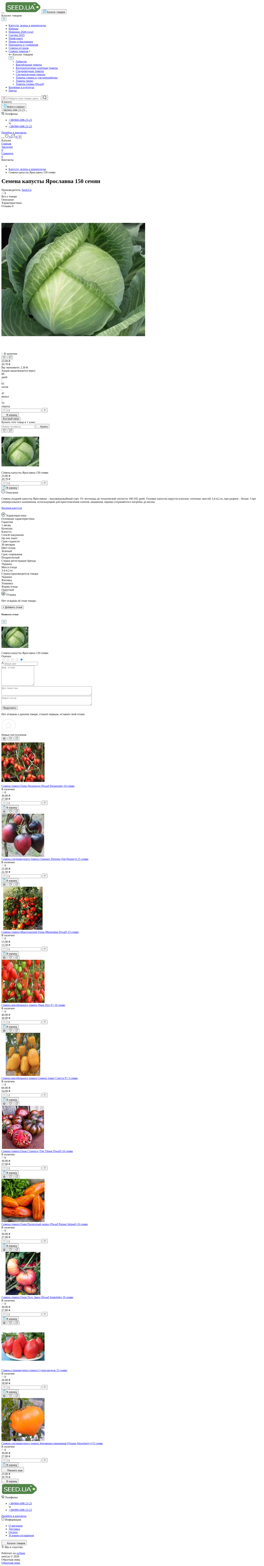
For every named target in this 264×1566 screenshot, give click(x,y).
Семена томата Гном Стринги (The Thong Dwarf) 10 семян (37, 1151)
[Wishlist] (10, 739)
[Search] (44, 97)
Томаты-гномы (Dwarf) (30, 84)
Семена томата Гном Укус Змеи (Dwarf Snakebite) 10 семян (37, 1297)
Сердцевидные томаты (30, 71)
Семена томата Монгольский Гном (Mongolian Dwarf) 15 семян (40, 932)
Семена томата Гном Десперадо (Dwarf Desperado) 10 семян (38, 785)
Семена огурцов (19, 48)
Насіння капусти (11, 507)
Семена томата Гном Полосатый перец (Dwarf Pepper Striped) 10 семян (44, 1224)
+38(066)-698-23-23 (20, 119)
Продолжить (9, 708)
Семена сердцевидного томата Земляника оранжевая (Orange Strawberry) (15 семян (52, 1443)
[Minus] (4, 410)
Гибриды (21, 61)
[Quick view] (4, 739)
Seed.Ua (26, 189)
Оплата (13, 1532)
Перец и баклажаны (21, 41)
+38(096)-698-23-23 (20, 126)
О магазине (16, 1525)
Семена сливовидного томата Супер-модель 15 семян (34, 1370)
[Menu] (2, 12)
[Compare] (17, 739)
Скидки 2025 (17, 35)
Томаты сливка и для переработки (37, 77)
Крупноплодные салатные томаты (37, 67)
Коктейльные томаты (29, 64)
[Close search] (4, 98)
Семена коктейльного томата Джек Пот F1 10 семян (33, 1005)
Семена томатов (18, 51)
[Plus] (45, 410)
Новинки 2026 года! (21, 31)
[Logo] (23, 11)
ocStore (21, 1553)
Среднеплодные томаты (30, 74)
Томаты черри (24, 80)
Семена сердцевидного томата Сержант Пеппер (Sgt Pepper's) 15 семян (44, 859)
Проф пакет (16, 38)
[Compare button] (10, 357)
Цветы (13, 90)
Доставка (14, 1528)
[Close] (3, 19)
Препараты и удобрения (23, 44)
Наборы (13, 28)
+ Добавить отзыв (12, 607)
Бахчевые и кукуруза (21, 87)
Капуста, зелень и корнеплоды (27, 25)
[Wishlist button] (4, 357)
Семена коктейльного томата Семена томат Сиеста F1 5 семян (39, 1078)
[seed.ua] (19, 1493)
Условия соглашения (21, 1535)
